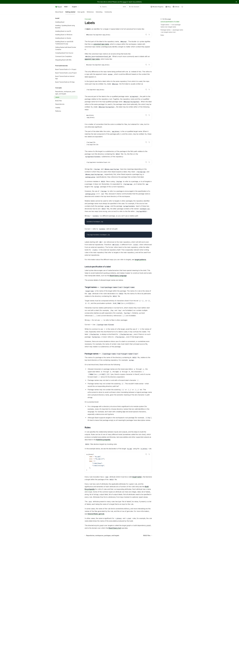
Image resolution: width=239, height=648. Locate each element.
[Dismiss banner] (236, 2)
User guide (81, 12)
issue (124, 2)
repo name (101, 44)
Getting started (70, 12)
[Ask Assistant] (149, 34)
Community (108, 12)
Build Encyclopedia (103, 440)
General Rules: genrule (96, 514)
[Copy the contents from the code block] (146, 34)
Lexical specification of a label (170, 21)
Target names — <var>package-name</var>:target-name (171, 26)
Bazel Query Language (118, 276)
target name (136, 477)
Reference (90, 12)
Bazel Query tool (115, 528)
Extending (99, 12)
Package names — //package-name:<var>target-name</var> (172, 31)
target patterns (140, 259)
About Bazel (59, 12)
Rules (162, 35)
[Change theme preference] (182, 6)
